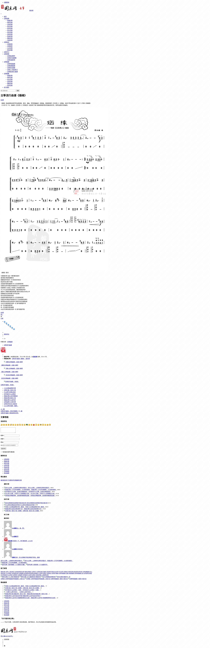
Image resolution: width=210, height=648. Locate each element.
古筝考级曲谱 (11, 63)
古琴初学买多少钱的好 (10, 404)
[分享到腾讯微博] (10, 326)
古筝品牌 (6, 18)
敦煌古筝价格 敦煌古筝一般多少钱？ (37, 594)
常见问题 (9, 50)
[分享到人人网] (12, 327)
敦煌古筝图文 (28, 571)
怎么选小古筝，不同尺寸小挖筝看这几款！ (43, 493)
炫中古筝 (9, 32)
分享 (2, 318)
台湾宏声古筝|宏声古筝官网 (31, 573)
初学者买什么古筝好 (10, 394)
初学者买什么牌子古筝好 (29, 575)
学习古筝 (60, 571)
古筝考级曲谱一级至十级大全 (59, 579)
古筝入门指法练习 (12, 69)
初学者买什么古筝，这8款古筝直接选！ (40, 491)
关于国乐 (6, 87)
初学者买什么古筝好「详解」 (31, 590)
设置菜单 (6, 2)
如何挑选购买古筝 (19, 571)
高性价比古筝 (54, 571)
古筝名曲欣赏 (11, 60)
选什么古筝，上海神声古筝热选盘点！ (39, 487)
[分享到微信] (14, 329)
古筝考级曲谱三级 (78, 573)
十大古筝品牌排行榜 (10, 388)
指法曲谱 (6, 473)
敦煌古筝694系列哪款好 (11, 396)
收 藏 (2, 100)
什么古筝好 (8, 573)
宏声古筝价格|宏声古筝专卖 (75, 571)
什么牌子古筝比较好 (10, 392)
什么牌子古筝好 (42, 573)
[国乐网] (15, 633)
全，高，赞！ (18, 528)
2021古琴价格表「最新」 (11, 406)
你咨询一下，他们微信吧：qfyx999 (20, 541)
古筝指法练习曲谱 (12, 71)
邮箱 (2, 439)
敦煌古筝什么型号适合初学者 (31, 596)
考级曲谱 (6, 471)
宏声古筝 (9, 28)
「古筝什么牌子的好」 (25, 592)
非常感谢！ (18, 549)
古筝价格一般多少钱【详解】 (31, 511)
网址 (2, 442)
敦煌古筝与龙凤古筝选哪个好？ (33, 509)
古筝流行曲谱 (11, 67)
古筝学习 (6, 52)
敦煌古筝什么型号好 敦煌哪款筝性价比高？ (43, 598)
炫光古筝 (9, 30)
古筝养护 (15, 575)
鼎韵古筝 (9, 38)
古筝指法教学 (11, 56)
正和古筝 (9, 24)
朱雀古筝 (9, 36)
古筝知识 (6, 42)
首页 (5, 16)
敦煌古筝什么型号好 (10, 400)
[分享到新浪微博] (8, 324)
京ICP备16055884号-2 (7, 636)
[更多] (4, 321)
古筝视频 (6, 54)
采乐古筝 (9, 26)
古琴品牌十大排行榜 (10, 402)
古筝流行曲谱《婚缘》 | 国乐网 (21, 358)
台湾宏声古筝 (15, 573)
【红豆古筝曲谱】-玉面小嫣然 (9, 378)
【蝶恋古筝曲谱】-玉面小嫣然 (9, 365)
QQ (2, 445)
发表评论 (6, 334)
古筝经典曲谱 (11, 65)
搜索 (18, 90)
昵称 (2, 435)
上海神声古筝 (45, 575)
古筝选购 (9, 44)
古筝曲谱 (6, 62)
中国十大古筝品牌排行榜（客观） (35, 507)
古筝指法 (49, 573)
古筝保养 (9, 46)
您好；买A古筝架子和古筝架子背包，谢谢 (26, 557)
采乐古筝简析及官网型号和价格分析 (37, 503)
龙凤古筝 (9, 34)
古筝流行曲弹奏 (11, 58)
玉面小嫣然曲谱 (70, 573)
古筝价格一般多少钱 (10, 390)
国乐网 (35, 356)
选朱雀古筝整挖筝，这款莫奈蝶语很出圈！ (43, 495)
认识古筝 (9, 48)
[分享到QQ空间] (6, 323)
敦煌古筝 (9, 20)
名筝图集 (6, 73)
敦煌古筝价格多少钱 (10, 398)
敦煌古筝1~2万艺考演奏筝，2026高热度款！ (44, 489)
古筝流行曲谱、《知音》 (7, 385)
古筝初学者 (38, 575)
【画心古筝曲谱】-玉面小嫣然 (9, 371)
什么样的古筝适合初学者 (27, 505)
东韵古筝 (9, 40)
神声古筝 (9, 22)
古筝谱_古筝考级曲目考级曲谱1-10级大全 (13, 579)
